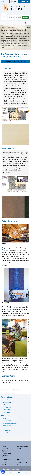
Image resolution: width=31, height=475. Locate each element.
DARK (15, 1)
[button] (3, 1)
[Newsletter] (17, 464)
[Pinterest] (21, 462)
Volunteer (19, 448)
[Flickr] (17, 462)
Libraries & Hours (6, 453)
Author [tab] (13, 14)
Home (2, 27)
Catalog (4, 446)
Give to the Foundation (22, 446)
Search (26, 17)
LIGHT (11, 1)
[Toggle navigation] (27, 23)
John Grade (5, 250)
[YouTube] (26, 462)
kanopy (4, 464)
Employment (5, 450)
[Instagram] (23, 462)
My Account (5, 455)
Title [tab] (9, 14)
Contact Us (5, 448)
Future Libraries (7, 27)
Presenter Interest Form (8, 457)
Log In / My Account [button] (23, 1)
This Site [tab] (18, 14)
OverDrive (4, 462)
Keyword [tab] (4, 14)
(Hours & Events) (13, 56)
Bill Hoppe (9, 309)
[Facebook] (19, 462)
